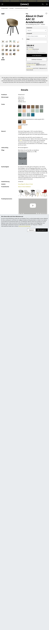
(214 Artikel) (21, 8)
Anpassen (31, 230)
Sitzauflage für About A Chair (25, 184)
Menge (27, 39)
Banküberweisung (30, 64)
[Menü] (2, 4)
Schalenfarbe (29, 27)
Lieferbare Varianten (36, 59)
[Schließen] (47, 1)
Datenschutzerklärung (24, 226)
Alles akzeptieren (41, 230)
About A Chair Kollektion (24, 186)
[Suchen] (43, 4)
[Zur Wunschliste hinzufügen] (46, 13)
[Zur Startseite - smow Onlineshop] (24, 4)
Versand (30, 49)
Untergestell (29, 33)
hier (21, 140)
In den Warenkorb (36, 55)
